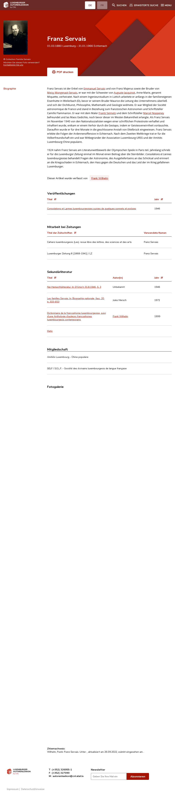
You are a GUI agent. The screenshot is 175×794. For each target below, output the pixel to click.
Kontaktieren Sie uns (13, 65)
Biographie (9, 88)
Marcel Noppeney (153, 113)
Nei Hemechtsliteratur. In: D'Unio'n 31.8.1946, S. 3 (74, 286)
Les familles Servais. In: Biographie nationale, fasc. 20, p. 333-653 (76, 300)
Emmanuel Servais (94, 88)
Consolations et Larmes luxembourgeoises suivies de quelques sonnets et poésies (91, 208)
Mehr (50, 331)
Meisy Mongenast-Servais (62, 92)
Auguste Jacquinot (124, 92)
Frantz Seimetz (107, 113)
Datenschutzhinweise (32, 789)
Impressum (12, 789)
